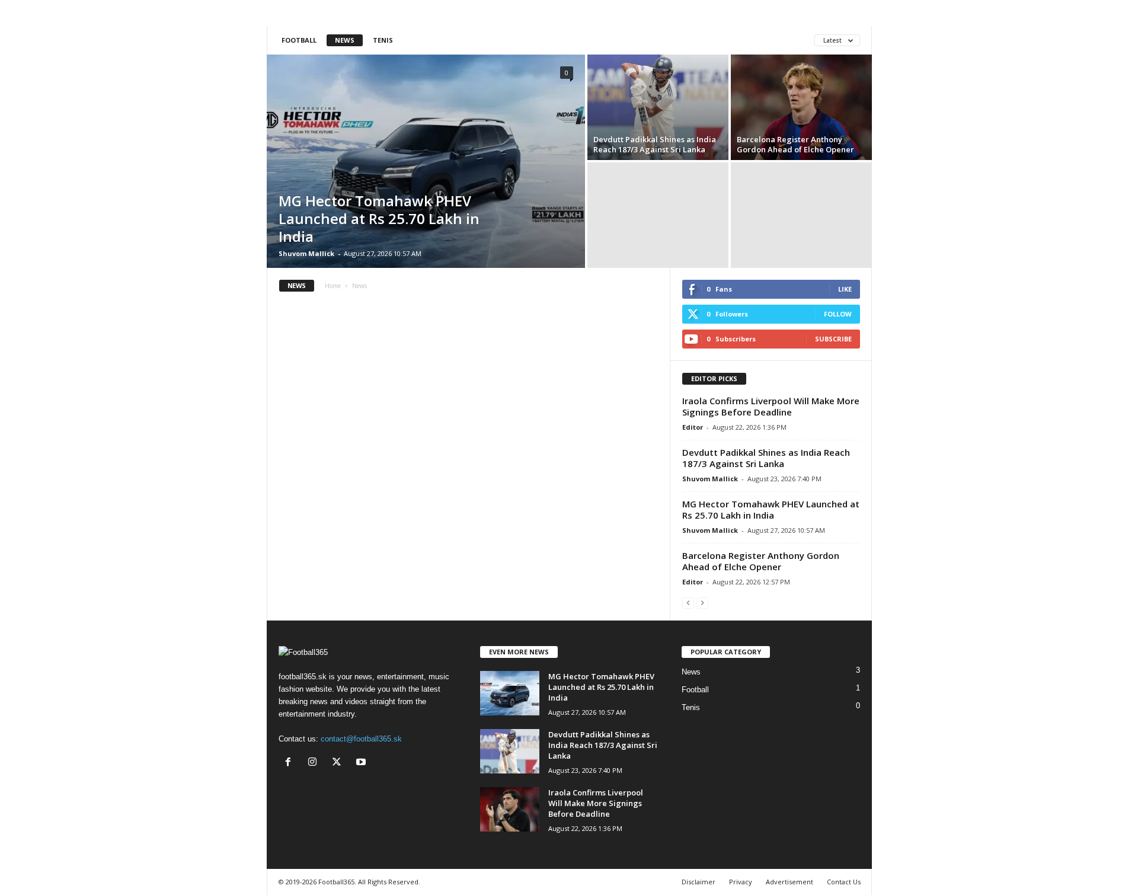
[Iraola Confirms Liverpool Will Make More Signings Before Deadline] (509, 809)
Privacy (740, 881)
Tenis (383, 40)
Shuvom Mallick (306, 253)
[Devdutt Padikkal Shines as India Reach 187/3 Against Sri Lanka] (657, 107)
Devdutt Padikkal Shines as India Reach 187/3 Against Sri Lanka (654, 144)
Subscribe (833, 338)
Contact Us (844, 881)
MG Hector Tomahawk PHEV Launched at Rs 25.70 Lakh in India (379, 218)
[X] (339, 763)
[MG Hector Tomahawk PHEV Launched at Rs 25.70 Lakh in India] (426, 161)
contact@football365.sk (361, 738)
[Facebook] (291, 763)
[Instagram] (315, 763)
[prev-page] (688, 602)
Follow (838, 313)
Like (845, 289)
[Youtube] (362, 763)
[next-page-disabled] (702, 602)
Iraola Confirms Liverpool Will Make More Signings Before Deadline (770, 406)
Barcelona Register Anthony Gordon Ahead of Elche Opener (795, 144)
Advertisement (789, 881)
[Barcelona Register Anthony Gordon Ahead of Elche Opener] (801, 107)
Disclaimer (698, 881)
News (344, 40)
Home (333, 286)
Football (299, 40)
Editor (692, 427)
